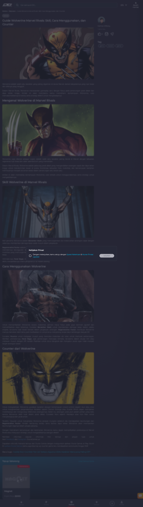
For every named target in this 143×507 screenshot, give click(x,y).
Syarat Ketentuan (73, 255)
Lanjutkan (106, 256)
